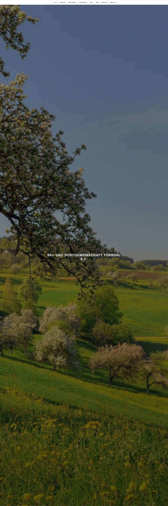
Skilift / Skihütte (72, 2)
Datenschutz (104, 2)
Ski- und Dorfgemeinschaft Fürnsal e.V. (84, 257)
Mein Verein (62, 2)
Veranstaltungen (83, 2)
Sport (91, 2)
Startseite (55, 2)
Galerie (97, 2)
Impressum (112, 2)
